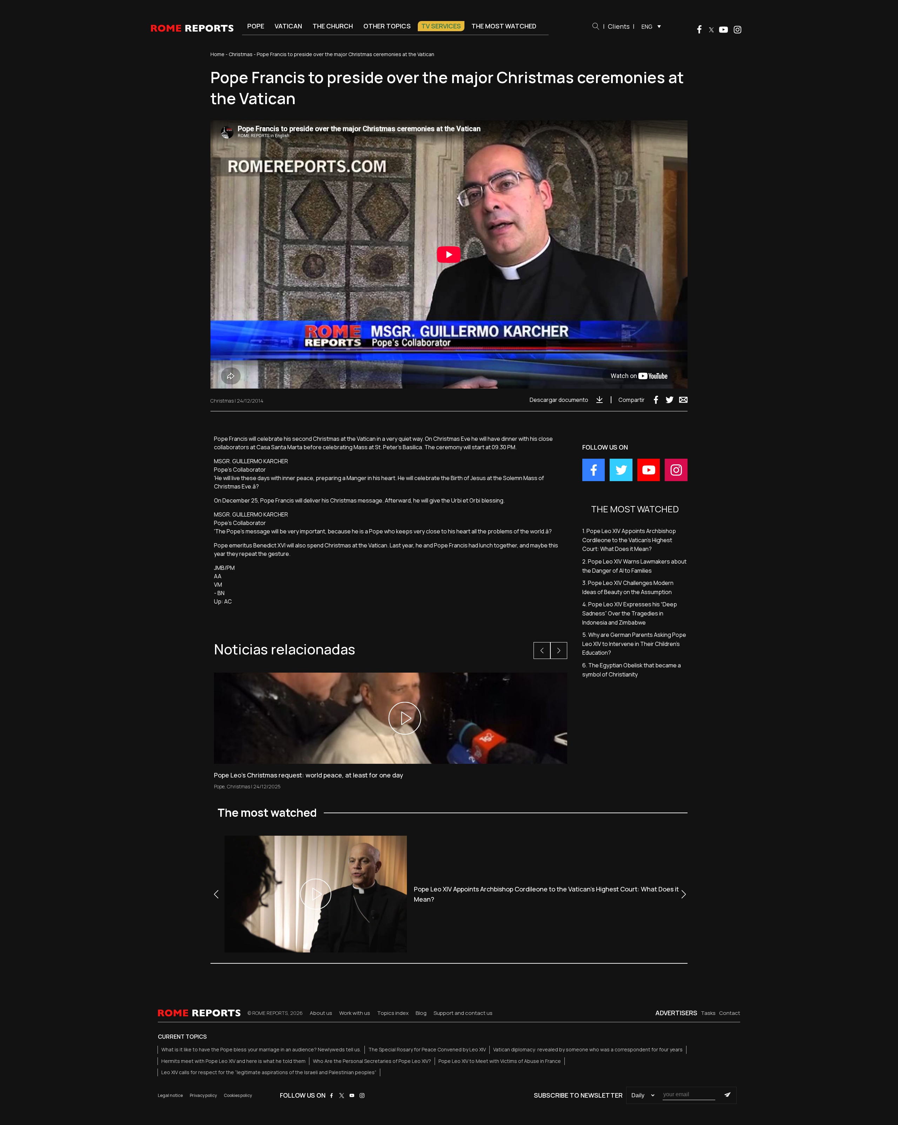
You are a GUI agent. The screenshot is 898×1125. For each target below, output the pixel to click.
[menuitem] (649, 26)
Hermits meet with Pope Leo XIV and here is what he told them (233, 1061)
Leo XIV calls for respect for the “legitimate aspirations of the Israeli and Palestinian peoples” (268, 1072)
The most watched (503, 26)
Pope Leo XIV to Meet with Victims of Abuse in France (499, 1061)
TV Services (441, 26)
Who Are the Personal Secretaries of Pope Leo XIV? (372, 1061)
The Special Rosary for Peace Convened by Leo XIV (427, 1049)
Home (217, 54)
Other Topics (387, 26)
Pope (255, 26)
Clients (619, 26)
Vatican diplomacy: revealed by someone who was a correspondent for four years (588, 1049)
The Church (333, 26)
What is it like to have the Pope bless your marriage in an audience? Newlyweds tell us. (261, 1049)
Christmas (241, 54)
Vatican (288, 26)
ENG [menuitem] (647, 27)
